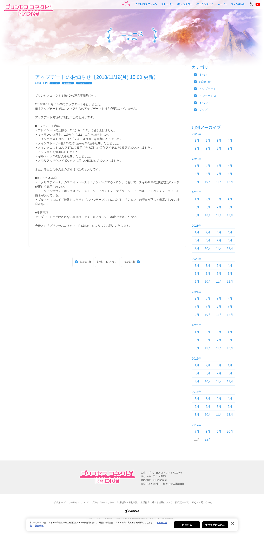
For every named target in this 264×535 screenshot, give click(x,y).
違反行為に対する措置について (156, 502)
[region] (132, 524)
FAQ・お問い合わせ (202, 502)
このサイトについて (78, 502)
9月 (197, 181)
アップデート (84, 83)
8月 (230, 148)
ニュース (126, 3)
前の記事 (85, 262)
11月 (219, 181)
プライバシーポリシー (103, 502)
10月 (208, 181)
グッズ (203, 109)
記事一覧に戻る (107, 262)
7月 (219, 148)
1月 (197, 140)
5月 (197, 148)
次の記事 (129, 262)
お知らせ (68, 83)
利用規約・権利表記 (127, 502)
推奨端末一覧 (182, 502)
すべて (55, 83)
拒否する (187, 524)
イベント (205, 102)
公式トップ (59, 502)
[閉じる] (232, 523)
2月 (208, 140)
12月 (230, 181)
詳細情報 (39, 525)
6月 (208, 148)
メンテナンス (207, 95)
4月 (230, 140)
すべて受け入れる (215, 524)
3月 (219, 140)
